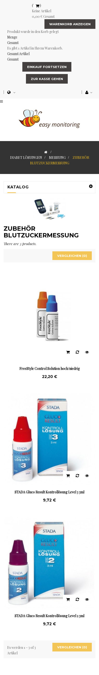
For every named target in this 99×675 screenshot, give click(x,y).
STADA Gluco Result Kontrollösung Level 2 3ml (49, 615)
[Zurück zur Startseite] (45, 152)
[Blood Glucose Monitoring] (49, 118)
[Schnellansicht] (87, 352)
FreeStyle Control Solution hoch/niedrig (49, 368)
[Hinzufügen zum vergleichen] (77, 352)
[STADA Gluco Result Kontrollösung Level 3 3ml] (49, 438)
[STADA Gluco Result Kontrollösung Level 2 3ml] (49, 562)
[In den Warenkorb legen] (68, 352)
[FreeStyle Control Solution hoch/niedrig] (49, 315)
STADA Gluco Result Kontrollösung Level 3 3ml (49, 492)
